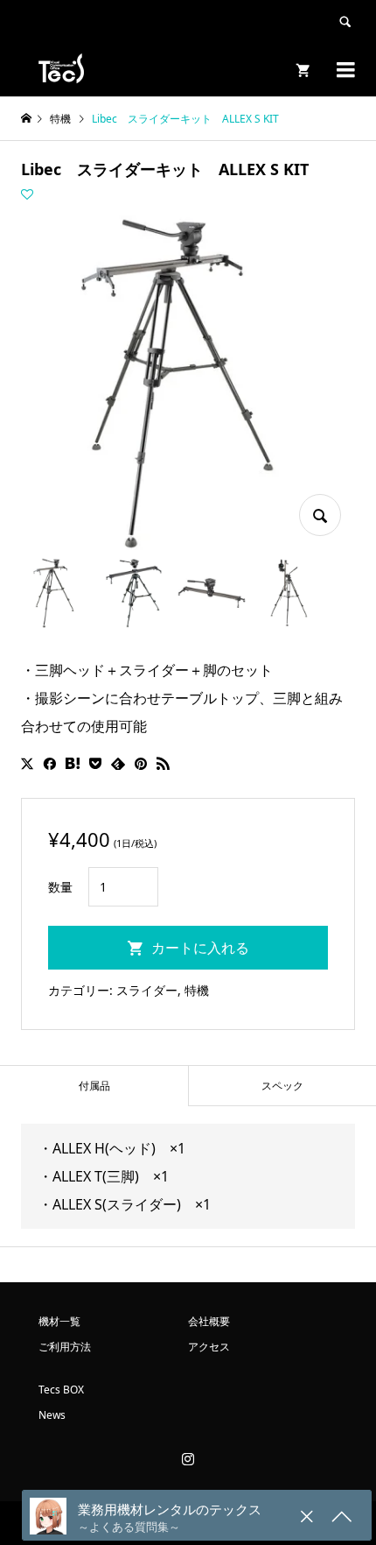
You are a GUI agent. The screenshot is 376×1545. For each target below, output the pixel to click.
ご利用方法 (64, 1346)
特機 (197, 990)
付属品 (94, 1085)
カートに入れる (200, 947)
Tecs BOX (61, 1389)
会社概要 (209, 1321)
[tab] (94, 1085)
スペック (282, 1085)
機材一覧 (59, 1321)
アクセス (209, 1346)
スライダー (147, 990)
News (52, 1414)
